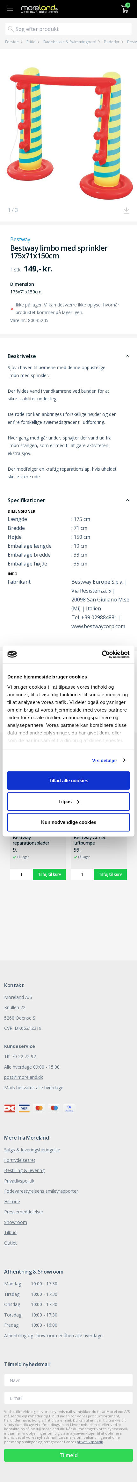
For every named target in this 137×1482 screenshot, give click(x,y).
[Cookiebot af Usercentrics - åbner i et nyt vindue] (102, 654)
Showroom (15, 1222)
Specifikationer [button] (26, 500)
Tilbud (10, 1232)
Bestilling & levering (24, 1170)
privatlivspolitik (90, 1442)
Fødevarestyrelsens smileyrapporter (41, 1191)
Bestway (20, 239)
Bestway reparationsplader (31, 840)
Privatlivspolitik (19, 1181)
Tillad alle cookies (68, 780)
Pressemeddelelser (23, 1212)
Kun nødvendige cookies (68, 822)
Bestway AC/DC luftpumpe (90, 840)
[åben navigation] (9, 9)
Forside (12, 42)
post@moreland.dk (23, 1077)
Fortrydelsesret (19, 1160)
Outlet (10, 1243)
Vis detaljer (104, 760)
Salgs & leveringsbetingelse (32, 1150)
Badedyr (111, 42)
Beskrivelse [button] (22, 356)
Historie (12, 1201)
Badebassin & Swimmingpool (69, 42)
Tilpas (65, 801)
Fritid (31, 42)
